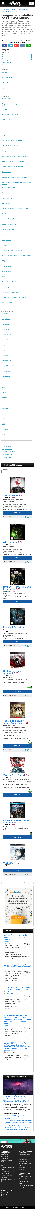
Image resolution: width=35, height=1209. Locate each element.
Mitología (4, 109)
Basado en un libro (7, 198)
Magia (3, 276)
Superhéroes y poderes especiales (12, 140)
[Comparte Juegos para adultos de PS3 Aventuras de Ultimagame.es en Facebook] (4, 45)
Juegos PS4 (5, 329)
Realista (4, 213)
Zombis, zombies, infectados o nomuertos (14, 297)
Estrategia (5, 408)
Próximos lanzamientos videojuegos (5, 1156)
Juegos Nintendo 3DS (8, 366)
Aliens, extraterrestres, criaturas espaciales (14, 177)
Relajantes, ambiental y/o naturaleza (12, 261)
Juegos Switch (6, 319)
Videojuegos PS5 (24, 1159)
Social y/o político (7, 271)
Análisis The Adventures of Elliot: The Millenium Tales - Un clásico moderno (17, 989)
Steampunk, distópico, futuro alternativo (13, 161)
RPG (3, 434)
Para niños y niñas (7, 454)
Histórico (4, 130)
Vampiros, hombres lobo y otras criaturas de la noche (15, 104)
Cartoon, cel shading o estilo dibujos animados (15, 208)
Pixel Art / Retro (6, 98)
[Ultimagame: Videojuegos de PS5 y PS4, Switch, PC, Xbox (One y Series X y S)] (15, 3)
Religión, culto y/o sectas (9, 224)
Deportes (4, 397)
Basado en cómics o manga (10, 114)
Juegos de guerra (7, 457)
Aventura (4, 72)
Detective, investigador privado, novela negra (15, 156)
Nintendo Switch (24, 1157)
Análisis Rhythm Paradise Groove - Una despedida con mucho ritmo (17, 966)
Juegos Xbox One (7, 340)
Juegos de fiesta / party (8, 451)
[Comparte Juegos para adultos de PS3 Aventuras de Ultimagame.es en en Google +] (16, 45)
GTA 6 (21, 1183)
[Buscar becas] (17, 1141)
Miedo (3, 424)
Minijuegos (5, 429)
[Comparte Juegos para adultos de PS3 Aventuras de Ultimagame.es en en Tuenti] (22, 45)
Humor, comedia (6, 172)
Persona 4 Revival (25, 1179)
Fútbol (3, 413)
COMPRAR (17, 512)
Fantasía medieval (7, 125)
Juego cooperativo (7, 449)
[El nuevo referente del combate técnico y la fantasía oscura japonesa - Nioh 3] (18, 1087)
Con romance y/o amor (8, 229)
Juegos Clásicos (6, 376)
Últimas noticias (24, 1155)
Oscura (4, 234)
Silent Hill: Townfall (25, 1177)
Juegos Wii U (6, 350)
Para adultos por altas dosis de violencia (13, 282)
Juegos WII (5, 355)
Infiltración (5, 82)
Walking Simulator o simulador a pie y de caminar (16, 255)
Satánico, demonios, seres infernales (12, 166)
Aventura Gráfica (7, 77)
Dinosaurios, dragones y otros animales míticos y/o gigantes (17, 183)
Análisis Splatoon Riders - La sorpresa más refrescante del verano (16, 937)
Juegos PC (5, 313)
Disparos (4, 403)
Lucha (3, 418)
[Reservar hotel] (18, 906)
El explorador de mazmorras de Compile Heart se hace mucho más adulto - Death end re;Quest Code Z (18, 1122)
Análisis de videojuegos (24, 1069)
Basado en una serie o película (11, 193)
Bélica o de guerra (7, 302)
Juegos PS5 (5, 324)
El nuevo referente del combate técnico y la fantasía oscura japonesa (16, 1098)
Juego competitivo (7, 446)
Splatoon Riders (24, 1181)
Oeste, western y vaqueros (10, 151)
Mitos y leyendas (7, 266)
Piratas (4, 135)
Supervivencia (6, 88)
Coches (4, 392)
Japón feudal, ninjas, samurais (10, 145)
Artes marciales (6, 203)
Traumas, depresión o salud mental (12, 250)
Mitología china (6, 240)
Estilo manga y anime (8, 287)
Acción (4, 387)
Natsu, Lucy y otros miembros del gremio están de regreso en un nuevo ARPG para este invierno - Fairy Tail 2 (18, 1117)
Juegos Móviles (6, 371)
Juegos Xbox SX (7, 334)
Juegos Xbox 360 (7, 345)
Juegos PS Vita (6, 360)
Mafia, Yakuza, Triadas (8, 187)
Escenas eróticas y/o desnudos (11, 292)
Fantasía (4, 245)
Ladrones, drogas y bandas (10, 219)
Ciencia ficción (6, 119)
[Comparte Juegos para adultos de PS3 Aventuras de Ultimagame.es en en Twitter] (10, 45)
